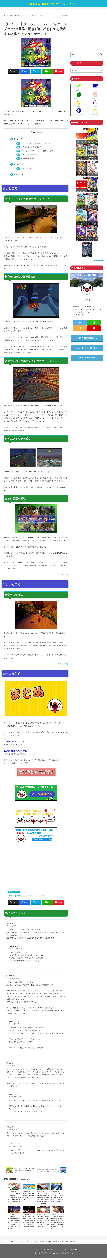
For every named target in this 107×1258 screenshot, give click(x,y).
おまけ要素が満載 (26, 158)
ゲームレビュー (15, 892)
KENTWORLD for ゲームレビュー (53, 4)
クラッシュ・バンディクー (38, 896)
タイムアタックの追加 (27, 154)
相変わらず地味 (25, 168)
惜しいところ (17, 164)
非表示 (40, 132)
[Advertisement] (36, 868)
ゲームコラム (62, 1249)
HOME (5, 1241)
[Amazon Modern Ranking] (98, 259)
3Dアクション (22, 896)
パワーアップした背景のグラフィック (33, 143)
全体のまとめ (17, 174)
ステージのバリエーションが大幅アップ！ (35, 151)
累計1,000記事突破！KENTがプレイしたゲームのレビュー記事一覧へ (36, 772)
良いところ (16, 139)
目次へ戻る (63, 574)
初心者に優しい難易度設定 (29, 147)
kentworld (12, 946)
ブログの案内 (73, 1249)
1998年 (12, 896)
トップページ (36, 1249)
